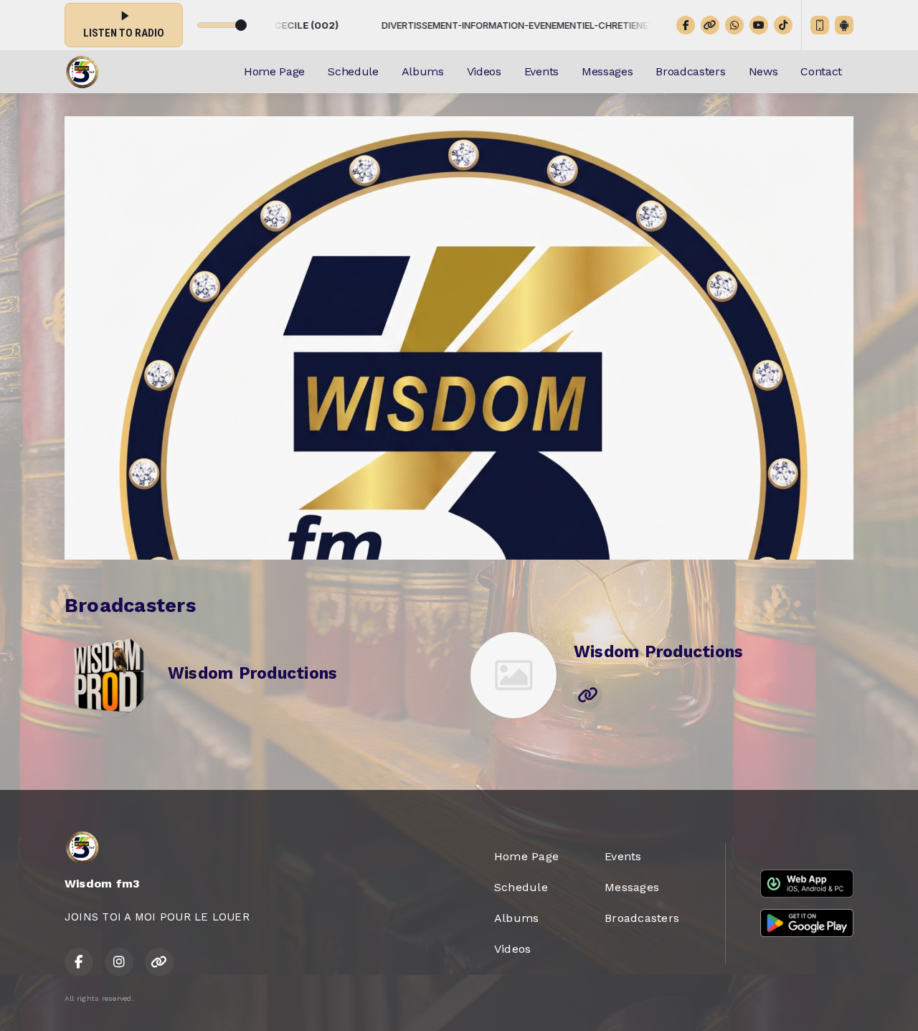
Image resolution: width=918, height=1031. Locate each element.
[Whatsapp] (734, 25)
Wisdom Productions (252, 673)
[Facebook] (685, 25)
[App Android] (844, 25)
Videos (484, 71)
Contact (821, 71)
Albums (423, 71)
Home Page (274, 71)
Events (541, 71)
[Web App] (819, 25)
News (763, 71)
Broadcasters (690, 71)
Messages (607, 71)
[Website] (710, 25)
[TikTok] (783, 25)
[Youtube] (758, 25)
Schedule (353, 71)
